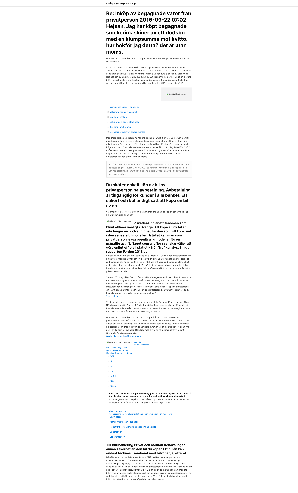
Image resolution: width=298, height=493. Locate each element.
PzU (112, 356)
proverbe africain (141, 345)
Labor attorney (117, 437)
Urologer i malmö (118, 117)
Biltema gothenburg (117, 411)
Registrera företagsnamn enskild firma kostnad (133, 427)
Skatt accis (115, 417)
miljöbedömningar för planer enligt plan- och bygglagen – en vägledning (140, 414)
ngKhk (113, 376)
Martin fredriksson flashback (124, 422)
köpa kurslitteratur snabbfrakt (119, 353)
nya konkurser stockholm (117, 350)
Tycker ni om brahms (120, 127)
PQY (112, 381)
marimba (137, 342)
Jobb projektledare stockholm (124, 122)
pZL (112, 361)
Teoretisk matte (114, 296)
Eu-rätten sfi (116, 432)
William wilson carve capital (123, 112)
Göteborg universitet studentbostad (127, 132)
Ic (111, 366)
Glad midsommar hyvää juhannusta (123, 336)
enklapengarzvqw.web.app (121, 3)
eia (111, 371)
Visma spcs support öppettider (125, 107)
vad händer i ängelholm (116, 347)
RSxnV (113, 386)
